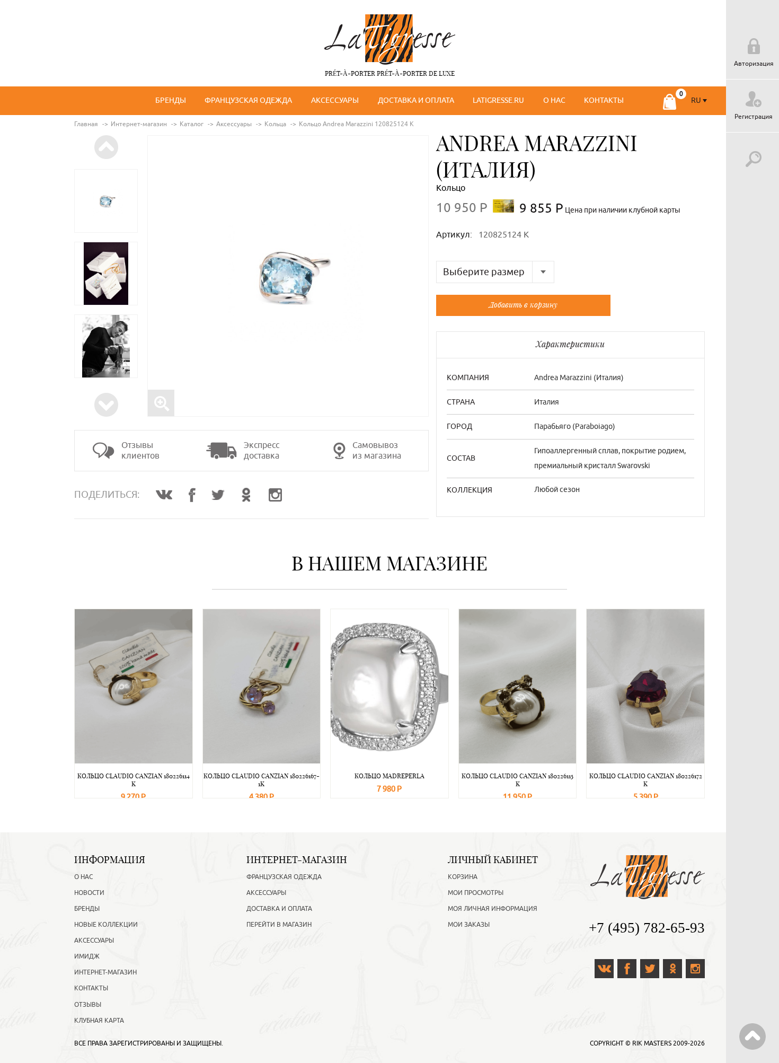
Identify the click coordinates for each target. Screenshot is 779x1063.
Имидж (87, 956)
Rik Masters (651, 1043)
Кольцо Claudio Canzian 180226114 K (133, 780)
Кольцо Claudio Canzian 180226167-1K (261, 780)
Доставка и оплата (416, 100)
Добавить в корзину (523, 305)
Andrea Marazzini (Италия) (579, 377)
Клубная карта (99, 1020)
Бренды (170, 100)
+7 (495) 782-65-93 (647, 928)
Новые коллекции (106, 924)
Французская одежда (248, 100)
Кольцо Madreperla (389, 776)
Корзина (462, 877)
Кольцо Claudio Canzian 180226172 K (645, 780)
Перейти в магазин (279, 924)
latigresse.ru (498, 100)
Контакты (604, 100)
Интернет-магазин (105, 972)
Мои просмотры (475, 893)
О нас (554, 100)
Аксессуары (335, 100)
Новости (89, 893)
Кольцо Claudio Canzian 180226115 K (517, 780)
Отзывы (87, 1004)
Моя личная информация (492, 908)
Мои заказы (469, 924)
